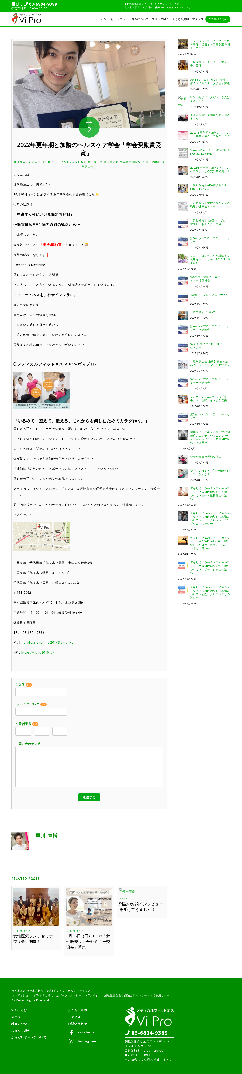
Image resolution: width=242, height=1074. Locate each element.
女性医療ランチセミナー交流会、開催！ (35, 938)
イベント (27, 930)
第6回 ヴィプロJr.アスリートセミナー (210, 239)
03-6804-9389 (42, 4)
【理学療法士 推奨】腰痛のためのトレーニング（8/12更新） (210, 363)
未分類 (46, 162)
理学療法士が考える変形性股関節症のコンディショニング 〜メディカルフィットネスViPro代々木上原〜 (210, 437)
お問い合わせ (77, 1023)
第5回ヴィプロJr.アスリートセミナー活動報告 (209, 278)
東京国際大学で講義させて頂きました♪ (210, 116)
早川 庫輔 (19, 162)
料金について (140, 19)
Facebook (86, 1032)
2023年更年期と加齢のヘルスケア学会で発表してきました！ (210, 134)
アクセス (198, 19)
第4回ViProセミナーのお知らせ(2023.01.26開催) (210, 151)
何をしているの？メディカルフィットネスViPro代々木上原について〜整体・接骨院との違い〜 (210, 494)
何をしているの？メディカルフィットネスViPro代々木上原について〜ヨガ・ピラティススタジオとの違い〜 (210, 543)
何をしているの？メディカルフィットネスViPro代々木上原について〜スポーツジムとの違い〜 (210, 568)
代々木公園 (111, 162)
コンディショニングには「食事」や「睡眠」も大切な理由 (208, 398)
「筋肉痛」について (203, 312)
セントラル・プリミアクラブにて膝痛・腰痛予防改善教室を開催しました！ (210, 44)
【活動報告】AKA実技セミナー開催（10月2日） (210, 187)
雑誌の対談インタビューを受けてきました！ (141, 906)
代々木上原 (95, 162)
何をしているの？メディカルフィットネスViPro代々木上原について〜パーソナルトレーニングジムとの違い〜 (210, 518)
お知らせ (34, 162)
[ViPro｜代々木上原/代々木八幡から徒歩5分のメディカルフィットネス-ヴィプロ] (26, 22)
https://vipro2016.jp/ (37, 652)
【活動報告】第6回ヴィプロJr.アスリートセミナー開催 (209, 222)
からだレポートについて (29, 1037)
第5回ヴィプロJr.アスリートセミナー (209, 296)
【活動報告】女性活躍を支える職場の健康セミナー (210, 204)
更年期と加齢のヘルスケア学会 (140, 162)
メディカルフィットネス (70, 162)
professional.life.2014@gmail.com (50, 642)
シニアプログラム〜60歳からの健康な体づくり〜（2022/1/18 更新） (210, 259)
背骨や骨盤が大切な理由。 (207, 456)
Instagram (86, 1041)
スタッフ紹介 (160, 19)
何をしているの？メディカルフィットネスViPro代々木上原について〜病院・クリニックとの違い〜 (210, 592)
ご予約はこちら (218, 19)
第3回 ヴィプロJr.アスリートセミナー (210, 416)
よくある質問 (180, 19)
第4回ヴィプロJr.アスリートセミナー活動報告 (209, 328)
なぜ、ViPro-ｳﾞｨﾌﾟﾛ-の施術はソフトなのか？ (209, 472)
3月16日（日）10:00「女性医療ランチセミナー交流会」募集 (88, 941)
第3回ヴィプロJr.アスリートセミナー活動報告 (209, 380)
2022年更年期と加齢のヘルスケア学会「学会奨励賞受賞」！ (210, 169)
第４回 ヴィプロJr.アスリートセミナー (209, 345)
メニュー (122, 19)
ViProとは (107, 19)
